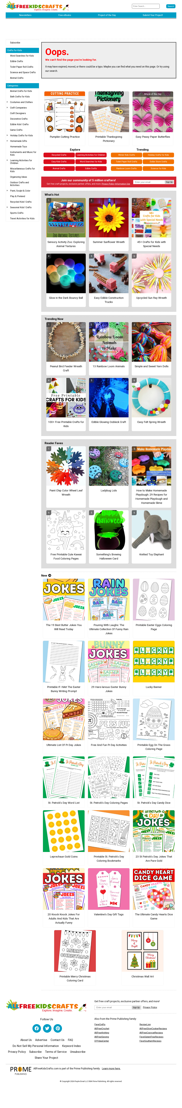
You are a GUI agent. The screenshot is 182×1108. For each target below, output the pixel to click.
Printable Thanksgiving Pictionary (108, 139)
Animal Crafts (16, 78)
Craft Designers (18, 113)
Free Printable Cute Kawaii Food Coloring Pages (66, 556)
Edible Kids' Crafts (19, 124)
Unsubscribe (77, 1051)
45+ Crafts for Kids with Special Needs (151, 244)
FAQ (70, 1040)
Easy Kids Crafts (59, 161)
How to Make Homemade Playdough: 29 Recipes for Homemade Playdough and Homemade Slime (151, 496)
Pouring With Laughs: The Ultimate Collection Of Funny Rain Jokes (108, 629)
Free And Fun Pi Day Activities (109, 745)
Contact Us (57, 1040)
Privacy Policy (108, 184)
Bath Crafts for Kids (20, 96)
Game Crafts (16, 130)
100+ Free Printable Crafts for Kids (66, 424)
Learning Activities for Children (21, 161)
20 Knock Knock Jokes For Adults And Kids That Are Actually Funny (64, 918)
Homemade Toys (18, 146)
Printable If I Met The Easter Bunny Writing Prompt (63, 689)
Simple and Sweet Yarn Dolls (151, 366)
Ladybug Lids (109, 490)
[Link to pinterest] (57, 1028)
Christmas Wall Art (143, 976)
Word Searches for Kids (22, 55)
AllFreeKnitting (101, 1032)
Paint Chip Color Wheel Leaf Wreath (66, 492)
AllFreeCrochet (101, 1028)
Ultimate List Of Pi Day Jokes (63, 745)
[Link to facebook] (36, 1028)
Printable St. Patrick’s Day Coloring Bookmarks (109, 858)
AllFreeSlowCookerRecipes (153, 1028)
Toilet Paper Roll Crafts (21, 67)
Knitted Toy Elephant (151, 554)
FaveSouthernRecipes (150, 1041)
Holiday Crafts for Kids (21, 135)
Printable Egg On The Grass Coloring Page (153, 747)
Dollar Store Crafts (158, 161)
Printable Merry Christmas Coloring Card (75, 978)
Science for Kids (158, 168)
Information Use (122, 184)
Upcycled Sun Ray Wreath (151, 297)
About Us (26, 1040)
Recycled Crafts (59, 155)
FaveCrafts (99, 1024)
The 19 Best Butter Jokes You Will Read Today (64, 627)
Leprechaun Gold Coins (64, 856)
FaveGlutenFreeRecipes (151, 1037)
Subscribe (15, 42)
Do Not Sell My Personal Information (36, 1046)
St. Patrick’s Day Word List (63, 802)
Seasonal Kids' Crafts (21, 207)
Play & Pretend (17, 196)
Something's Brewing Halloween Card (108, 556)
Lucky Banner (154, 687)
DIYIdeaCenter (101, 1041)
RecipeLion (145, 1024)
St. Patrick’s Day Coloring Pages (109, 802)
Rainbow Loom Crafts (126, 168)
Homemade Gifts (18, 141)
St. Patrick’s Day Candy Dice (153, 802)
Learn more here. (111, 1068)
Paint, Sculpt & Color (20, 190)
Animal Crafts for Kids (21, 91)
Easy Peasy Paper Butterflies (153, 136)
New (44, 575)
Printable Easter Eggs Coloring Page (154, 627)
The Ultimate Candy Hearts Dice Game (154, 916)
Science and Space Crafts (23, 72)
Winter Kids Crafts (126, 155)
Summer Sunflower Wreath (109, 242)
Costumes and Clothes (21, 102)
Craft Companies (18, 107)
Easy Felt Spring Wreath (151, 422)
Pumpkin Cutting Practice (65, 136)
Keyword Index (71, 1046)
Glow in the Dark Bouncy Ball (66, 297)
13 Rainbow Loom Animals (109, 366)
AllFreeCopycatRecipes (151, 1032)
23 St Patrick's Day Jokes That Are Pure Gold (154, 858)
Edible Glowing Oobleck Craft (108, 422)
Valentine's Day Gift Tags (109, 914)
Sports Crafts (16, 213)
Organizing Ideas (18, 177)
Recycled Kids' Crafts (21, 201)
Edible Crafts (16, 61)
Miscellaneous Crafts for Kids (22, 170)
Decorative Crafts (19, 118)
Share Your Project (46, 1057)
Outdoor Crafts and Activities (19, 184)
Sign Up (169, 182)
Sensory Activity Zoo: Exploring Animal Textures (66, 244)
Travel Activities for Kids (22, 218)
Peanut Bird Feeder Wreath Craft (66, 368)
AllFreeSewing (101, 1037)
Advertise (41, 1040)
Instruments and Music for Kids (23, 153)
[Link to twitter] (47, 1028)
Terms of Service (56, 1051)
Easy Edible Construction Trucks (109, 300)
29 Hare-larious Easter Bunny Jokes (108, 689)
